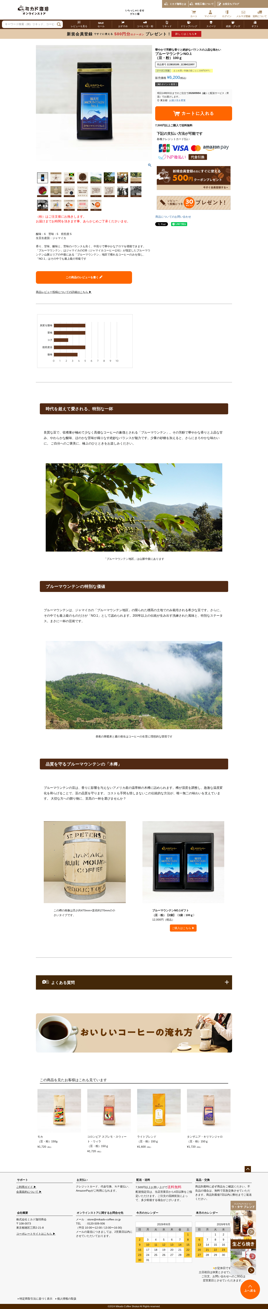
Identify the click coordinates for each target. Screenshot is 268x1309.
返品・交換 (203, 1179)
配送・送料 (143, 1179)
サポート (22, 1179)
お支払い (82, 1179)
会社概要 (22, 1212)
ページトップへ (248, 1169)
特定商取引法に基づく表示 (35, 1298)
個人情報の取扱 (66, 1298)
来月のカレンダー (207, 1212)
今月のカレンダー (147, 1212)
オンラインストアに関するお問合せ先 (100, 1212)
